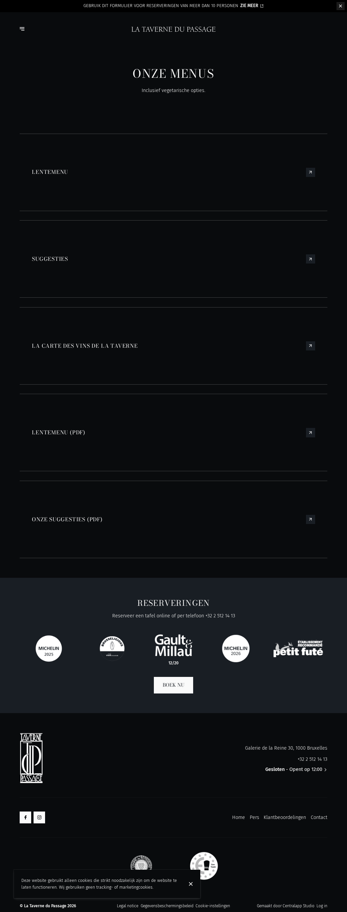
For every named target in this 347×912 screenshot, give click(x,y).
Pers (254, 817)
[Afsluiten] (190, 884)
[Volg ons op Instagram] (39, 817)
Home (238, 817)
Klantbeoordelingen (285, 817)
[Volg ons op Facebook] (25, 817)
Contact (319, 817)
